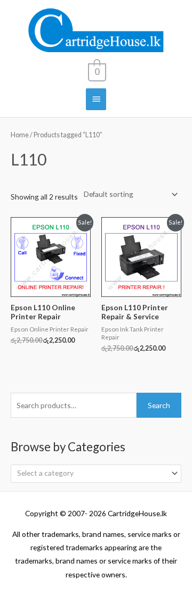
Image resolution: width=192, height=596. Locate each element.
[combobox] (96, 474)
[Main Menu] (96, 99)
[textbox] (91, 473)
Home (20, 135)
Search (159, 405)
